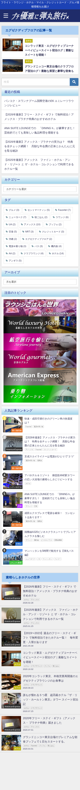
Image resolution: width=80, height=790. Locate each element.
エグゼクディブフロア (38, 239)
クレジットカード (53, 231)
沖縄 (13, 239)
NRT (29, 231)
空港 (13, 231)
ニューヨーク (17, 217)
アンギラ (15, 261)
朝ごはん (41, 217)
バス (39, 246)
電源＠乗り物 (17, 246)
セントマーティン (39, 210)
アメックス (32, 224)
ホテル (58, 253)
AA (12, 253)
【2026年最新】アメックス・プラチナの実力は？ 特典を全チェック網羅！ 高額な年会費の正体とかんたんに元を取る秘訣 (39, 146)
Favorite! (64, 210)
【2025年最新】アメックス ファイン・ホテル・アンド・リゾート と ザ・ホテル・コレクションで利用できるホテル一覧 (39, 164)
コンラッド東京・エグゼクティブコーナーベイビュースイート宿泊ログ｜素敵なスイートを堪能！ (49, 50)
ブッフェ (55, 224)
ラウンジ (62, 217)
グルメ (14, 210)
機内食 (56, 246)
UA (12, 224)
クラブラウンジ (33, 253)
